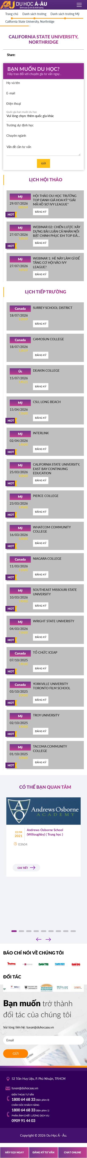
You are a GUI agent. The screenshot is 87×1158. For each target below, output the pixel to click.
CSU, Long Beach (47, 402)
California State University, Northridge (29, 21)
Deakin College (46, 370)
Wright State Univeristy (53, 621)
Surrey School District (52, 308)
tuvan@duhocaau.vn (40, 1027)
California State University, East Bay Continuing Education (56, 468)
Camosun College (48, 339)
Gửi (43, 163)
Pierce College (45, 496)
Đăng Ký (40, 211)
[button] (14, 931)
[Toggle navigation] (79, 5)
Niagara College (47, 558)
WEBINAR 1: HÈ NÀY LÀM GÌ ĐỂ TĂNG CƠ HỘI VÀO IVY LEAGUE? (56, 262)
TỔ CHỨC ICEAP (45, 652)
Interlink (41, 433)
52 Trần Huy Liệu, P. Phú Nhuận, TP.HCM (38, 1078)
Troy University (46, 715)
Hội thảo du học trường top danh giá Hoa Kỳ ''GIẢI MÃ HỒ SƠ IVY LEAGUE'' (54, 200)
